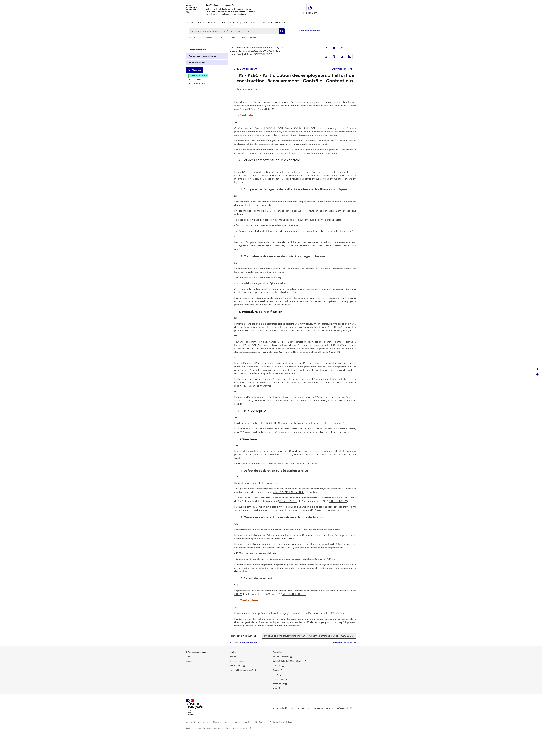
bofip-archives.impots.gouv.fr (241, 670)
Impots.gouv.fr (279, 683)
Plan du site (236, 722)
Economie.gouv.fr (280, 679)
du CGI (310, 128)
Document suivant (342, 68)
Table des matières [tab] (197, 49)
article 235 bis (294, 128)
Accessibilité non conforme (197, 722)
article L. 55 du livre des (304, 330)
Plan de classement (207, 22)
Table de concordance (239, 661)
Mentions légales (220, 722)
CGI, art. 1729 (323, 559)
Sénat (275, 688)
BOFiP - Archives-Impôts (274, 22)
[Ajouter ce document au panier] (334, 48)
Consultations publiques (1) (234, 22)
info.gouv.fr (279, 707)
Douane (276, 670)
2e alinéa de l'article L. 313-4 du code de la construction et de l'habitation (306, 105)
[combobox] (234, 31)
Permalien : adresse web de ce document (342, 48)
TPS (218, 37)
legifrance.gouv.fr (322, 707)
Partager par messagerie (350, 56)
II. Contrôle (194, 79)
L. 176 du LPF (270, 423)
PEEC (226, 37)
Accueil (189, 22)
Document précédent (245, 68)
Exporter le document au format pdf (326, 48)
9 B (288, 492)
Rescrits (255, 22)
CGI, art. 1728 (336, 501)
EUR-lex (276, 674)
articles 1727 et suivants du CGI (269, 454)
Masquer (196, 70)
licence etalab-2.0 (244, 728)
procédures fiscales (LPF (332, 330)
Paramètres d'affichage (282, 722)
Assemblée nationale (281, 656)
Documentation (236, 665)
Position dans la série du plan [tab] (203, 55)
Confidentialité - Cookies (255, 722)
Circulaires (277, 665)
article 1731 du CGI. (292, 594)
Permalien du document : (243, 635)
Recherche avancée (309, 30)
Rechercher (282, 31)
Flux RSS (233, 656)
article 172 (278, 492)
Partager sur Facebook (326, 56)
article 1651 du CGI (245, 345)
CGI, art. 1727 (286, 501)
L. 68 (237, 404)
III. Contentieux (196, 83)
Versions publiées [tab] (197, 62)
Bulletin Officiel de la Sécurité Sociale (288, 661)
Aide (188, 656)
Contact (189, 661)
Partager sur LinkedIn (342, 56)
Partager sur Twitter (334, 56)
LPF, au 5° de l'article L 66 (336, 400)
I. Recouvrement (199, 75)
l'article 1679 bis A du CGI (253, 109)
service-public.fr (299, 707)
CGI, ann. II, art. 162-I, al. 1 (322, 352)
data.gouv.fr (343, 707)
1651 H (250, 348)
